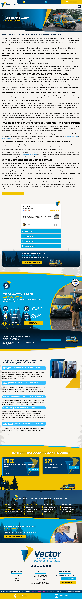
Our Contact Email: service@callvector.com (40, 575)
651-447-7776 (52, 2)
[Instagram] (35, 566)
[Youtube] (41, 566)
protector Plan (30, 2)
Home (7, 20)
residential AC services (71, 136)
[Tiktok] (44, 566)
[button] (79, 6)
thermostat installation (29, 155)
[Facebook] (32, 566)
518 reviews (30, 208)
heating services (6, 138)
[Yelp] (47, 566)
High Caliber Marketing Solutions (39, 591)
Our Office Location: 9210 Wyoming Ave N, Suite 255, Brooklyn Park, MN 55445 (40, 584)
